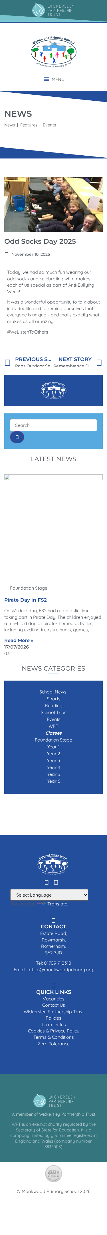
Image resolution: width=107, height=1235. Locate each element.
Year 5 (53, 774)
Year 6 (53, 781)
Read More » (18, 640)
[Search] (17, 437)
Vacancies (53, 999)
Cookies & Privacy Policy (53, 1031)
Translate (57, 904)
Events (53, 719)
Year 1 (53, 747)
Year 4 (53, 767)
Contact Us (53, 1005)
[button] (58, 79)
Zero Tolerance (54, 1043)
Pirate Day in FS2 (25, 600)
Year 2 (53, 753)
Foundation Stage (53, 740)
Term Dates (53, 1024)
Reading (53, 705)
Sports (53, 698)
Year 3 (53, 760)
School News (53, 692)
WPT (53, 726)
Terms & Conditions (53, 1037)
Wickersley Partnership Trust (54, 1011)
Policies (53, 1018)
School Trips (53, 712)
